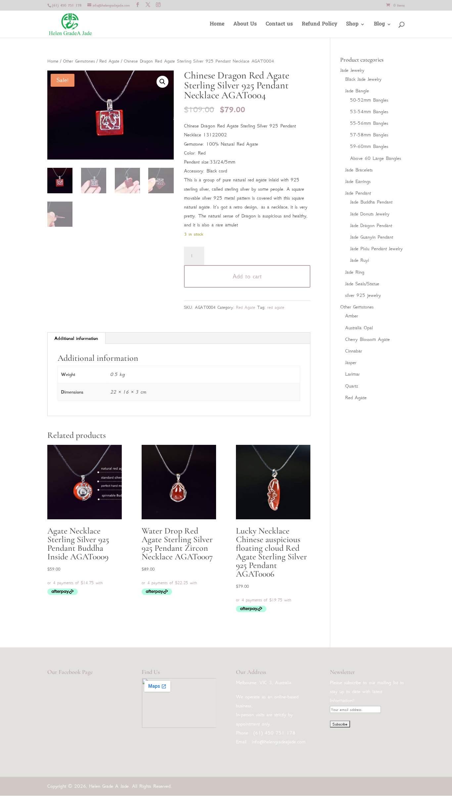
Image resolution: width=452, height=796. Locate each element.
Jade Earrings (358, 181)
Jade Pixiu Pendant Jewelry (376, 249)
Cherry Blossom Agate (367, 339)
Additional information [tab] (76, 338)
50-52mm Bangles (369, 100)
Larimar (352, 374)
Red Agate (109, 61)
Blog (379, 25)
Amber (351, 316)
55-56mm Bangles (369, 123)
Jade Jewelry (352, 70)
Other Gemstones (79, 61)
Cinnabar (353, 351)
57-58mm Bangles (369, 135)
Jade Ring (354, 272)
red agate (275, 307)
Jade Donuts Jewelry (369, 214)
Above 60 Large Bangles (375, 158)
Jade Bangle (357, 91)
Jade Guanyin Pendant (371, 237)
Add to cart (247, 276)
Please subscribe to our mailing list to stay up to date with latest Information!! (367, 691)
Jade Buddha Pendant (371, 202)
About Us (245, 25)
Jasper (350, 362)
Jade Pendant (358, 193)
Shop (352, 25)
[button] (162, 82)
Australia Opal (359, 328)
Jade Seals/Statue (362, 284)
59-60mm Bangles (369, 146)
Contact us (279, 25)
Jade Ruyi (359, 260)
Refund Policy (319, 25)
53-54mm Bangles (369, 112)
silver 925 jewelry (363, 295)
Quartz (351, 386)
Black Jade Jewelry (363, 79)
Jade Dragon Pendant (371, 225)
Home (217, 25)
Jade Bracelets (359, 170)
